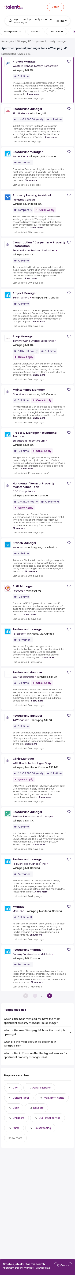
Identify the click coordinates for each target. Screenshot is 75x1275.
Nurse (16, 1128)
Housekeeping (42, 1128)
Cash (16, 1108)
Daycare (38, 1108)
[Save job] (69, 61)
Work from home (53, 1097)
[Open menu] (69, 7)
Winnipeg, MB (24, 41)
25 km (60, 21)
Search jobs (7, 41)
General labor (21, 1097)
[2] (49, 995)
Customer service (50, 1118)
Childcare (18, 1118)
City (15, 1087)
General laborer (41, 1087)
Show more (33, 94)
